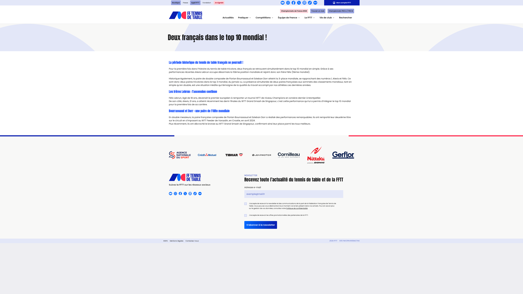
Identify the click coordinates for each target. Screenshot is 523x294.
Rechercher (345, 17)
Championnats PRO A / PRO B (341, 11)
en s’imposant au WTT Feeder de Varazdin (205, 120)
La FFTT (308, 17)
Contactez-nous (192, 241)
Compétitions (263, 17)
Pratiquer (243, 17)
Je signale (219, 2)
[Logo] (189, 177)
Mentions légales (176, 241)
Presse (185, 2)
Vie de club (326, 17)
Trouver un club (317, 11)
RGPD (165, 241)
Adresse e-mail (252, 187)
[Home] (185, 15)
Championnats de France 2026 (294, 11)
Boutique (176, 2)
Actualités (228, 17)
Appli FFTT (195, 2)
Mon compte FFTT (343, 2)
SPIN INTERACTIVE (353, 241)
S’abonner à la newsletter (261, 224)
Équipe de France (287, 17)
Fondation (207, 2)
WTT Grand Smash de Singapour (258, 101)
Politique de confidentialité (297, 208)
